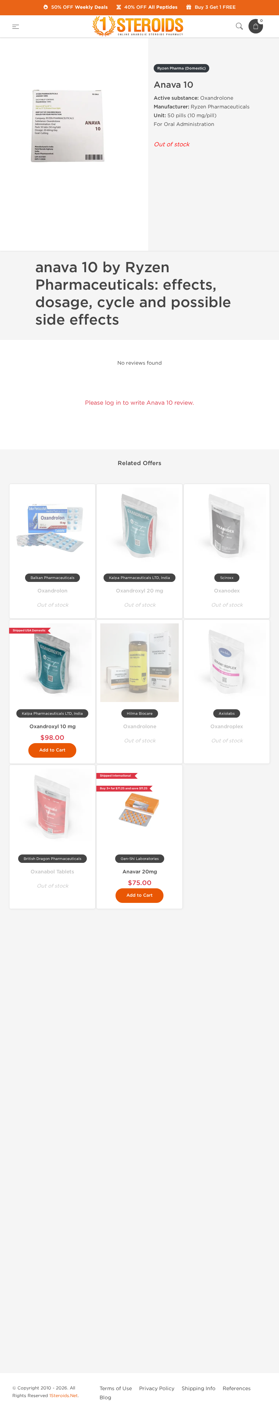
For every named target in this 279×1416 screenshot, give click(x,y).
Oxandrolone (139, 726)
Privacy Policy (156, 1388)
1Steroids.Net (63, 1395)
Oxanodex (227, 591)
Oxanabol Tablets (52, 872)
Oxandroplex (226, 726)
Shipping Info (198, 1388)
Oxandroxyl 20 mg (139, 591)
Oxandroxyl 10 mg (52, 726)
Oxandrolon (52, 591)
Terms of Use (116, 1388)
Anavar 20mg (139, 872)
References (237, 1388)
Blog (105, 1398)
